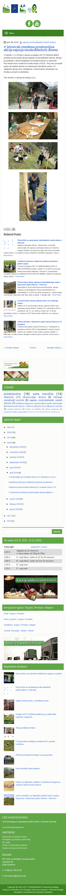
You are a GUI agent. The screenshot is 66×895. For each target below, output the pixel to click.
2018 (9, 443)
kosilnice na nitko (33, 412)
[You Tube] (37, 24)
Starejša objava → (55, 348)
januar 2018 (15, 509)
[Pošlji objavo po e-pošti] (5, 229)
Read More (8, 255)
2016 (9, 521)
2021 (9, 427)
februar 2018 (15, 504)
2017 (9, 516)
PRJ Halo (6, 842)
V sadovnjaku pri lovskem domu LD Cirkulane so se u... (33, 477)
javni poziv (42, 406)
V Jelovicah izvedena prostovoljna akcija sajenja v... (31, 492)
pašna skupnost (52, 409)
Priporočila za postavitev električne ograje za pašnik (39, 673)
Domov (33, 348)
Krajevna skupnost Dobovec (14, 848)
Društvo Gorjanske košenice (14, 845)
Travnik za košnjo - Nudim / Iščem (19, 631)
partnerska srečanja (49, 412)
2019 (9, 437)
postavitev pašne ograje (13, 412)
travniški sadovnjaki (53, 403)
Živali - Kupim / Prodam (14, 613)
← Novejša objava (11, 348)
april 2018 (14, 473)
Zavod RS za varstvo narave (14, 837)
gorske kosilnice (14, 409)
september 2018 (17, 462)
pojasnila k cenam (39, 547)
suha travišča (43, 394)
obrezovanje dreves (34, 397)
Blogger (55, 887)
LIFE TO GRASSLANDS (32, 887)
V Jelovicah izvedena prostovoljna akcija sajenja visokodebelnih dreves (31, 48)
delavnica (9, 397)
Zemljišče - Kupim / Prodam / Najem (20, 625)
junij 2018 (14, 467)
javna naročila (56, 406)
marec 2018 (15, 499)
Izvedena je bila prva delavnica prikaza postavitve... (31, 482)
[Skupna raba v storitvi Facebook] (13, 229)
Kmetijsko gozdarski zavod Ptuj (16, 839)
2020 (9, 432)
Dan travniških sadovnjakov (28, 768)
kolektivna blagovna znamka (28, 403)
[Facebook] (29, 24)
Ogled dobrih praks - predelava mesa (32, 701)
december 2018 (16, 447)
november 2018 (16, 452)
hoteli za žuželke (33, 409)
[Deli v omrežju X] (10, 229)
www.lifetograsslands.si (13, 827)
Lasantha (44, 890)
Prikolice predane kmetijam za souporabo (34, 755)
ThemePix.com (17, 890)
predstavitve (12, 394)
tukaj (33, 77)
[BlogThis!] (8, 229)
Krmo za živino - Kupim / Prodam (18, 619)
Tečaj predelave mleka (25, 728)
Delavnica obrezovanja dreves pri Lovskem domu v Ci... (33, 487)
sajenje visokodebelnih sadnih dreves (39, 42)
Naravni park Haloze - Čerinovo (20, 406)
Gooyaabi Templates (44, 892)
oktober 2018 (15, 457)
